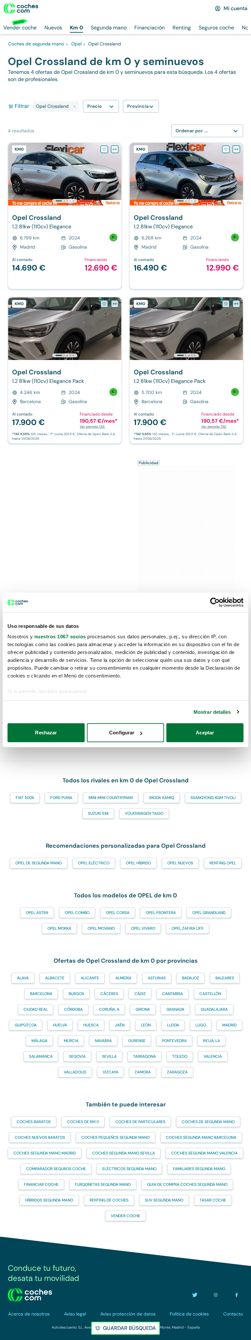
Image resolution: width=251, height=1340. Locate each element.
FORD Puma (61, 797)
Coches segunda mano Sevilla (123, 1153)
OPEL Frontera (161, 912)
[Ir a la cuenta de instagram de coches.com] (215, 1294)
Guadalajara (214, 1009)
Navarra (103, 1040)
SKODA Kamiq (161, 797)
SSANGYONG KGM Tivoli (213, 797)
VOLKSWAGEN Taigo (144, 813)
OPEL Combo (77, 912)
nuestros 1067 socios (60, 636)
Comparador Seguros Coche (56, 1168)
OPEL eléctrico (93, 863)
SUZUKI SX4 (98, 813)
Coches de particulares (140, 1121)
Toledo (179, 1056)
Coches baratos (34, 1121)
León (146, 1025)
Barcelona (41, 993)
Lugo (200, 1025)
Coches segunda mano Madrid (44, 1153)
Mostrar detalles (212, 712)
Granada (175, 1009)
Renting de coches (109, 1200)
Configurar (121, 732)
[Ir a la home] (21, 8)
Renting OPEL (222, 863)
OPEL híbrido (138, 863)
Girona (143, 1009)
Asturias (157, 978)
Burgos (76, 993)
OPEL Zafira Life (188, 928)
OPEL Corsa (117, 912)
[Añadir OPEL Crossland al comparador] (115, 149)
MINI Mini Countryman (111, 797)
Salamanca (41, 1056)
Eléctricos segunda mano (129, 1168)
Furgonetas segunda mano (103, 1184)
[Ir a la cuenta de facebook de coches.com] (236, 1294)
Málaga (39, 1040)
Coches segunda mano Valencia (204, 1153)
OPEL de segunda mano (38, 863)
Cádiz (140, 993)
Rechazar (46, 732)
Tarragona (144, 1056)
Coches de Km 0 (83, 1121)
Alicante (90, 978)
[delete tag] (74, 106)
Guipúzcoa (26, 1025)
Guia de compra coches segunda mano (187, 1184)
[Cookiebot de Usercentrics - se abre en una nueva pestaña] (214, 602)
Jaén (120, 1025)
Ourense (136, 1040)
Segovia (77, 1056)
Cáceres (109, 993)
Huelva (60, 1025)
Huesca (91, 1025)
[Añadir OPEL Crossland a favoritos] (104, 149)
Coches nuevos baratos (40, 1137)
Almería (123, 978)
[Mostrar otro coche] (64, 201)
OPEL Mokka (59, 928)
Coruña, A (109, 1009)
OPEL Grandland (209, 912)
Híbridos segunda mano (49, 1200)
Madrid (229, 1025)
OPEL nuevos (180, 863)
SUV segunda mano (164, 1200)
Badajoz (190, 978)
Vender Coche (125, 1215)
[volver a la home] (30, 1294)
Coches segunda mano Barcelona (201, 1137)
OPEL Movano (101, 928)
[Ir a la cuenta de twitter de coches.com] (194, 1294)
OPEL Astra (37, 912)
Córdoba (73, 1009)
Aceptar (205, 732)
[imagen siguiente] (116, 174)
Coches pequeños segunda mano (115, 1137)
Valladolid (75, 1072)
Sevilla (109, 1056)
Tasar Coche (213, 1200)
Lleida (173, 1025)
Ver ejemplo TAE (92, 426)
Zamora (143, 1072)
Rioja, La (211, 1040)
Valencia (213, 1056)
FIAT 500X (25, 797)
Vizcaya (110, 1072)
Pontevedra (174, 1040)
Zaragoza (177, 1072)
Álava (23, 978)
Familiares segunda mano (199, 1168)
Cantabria (172, 993)
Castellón (210, 993)
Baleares (224, 978)
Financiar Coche (41, 1184)
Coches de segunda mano (208, 1121)
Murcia (71, 1040)
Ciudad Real (36, 1009)
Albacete (54, 978)
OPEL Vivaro (143, 928)
